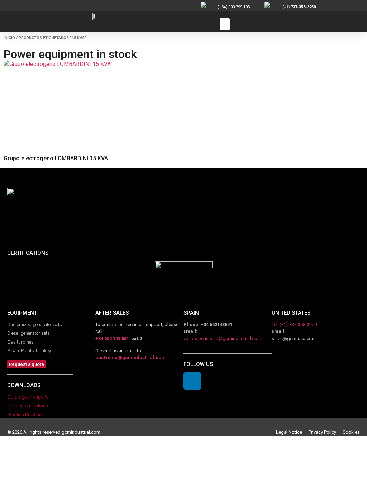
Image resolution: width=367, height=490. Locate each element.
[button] (225, 24)
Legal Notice (292, 432)
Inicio (9, 38)
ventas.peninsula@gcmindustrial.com (222, 338)
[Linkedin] (192, 381)
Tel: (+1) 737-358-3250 (294, 324)
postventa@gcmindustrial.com (130, 357)
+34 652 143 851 (112, 338)
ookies (352, 432)
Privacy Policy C (327, 432)
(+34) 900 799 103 (240, 7)
